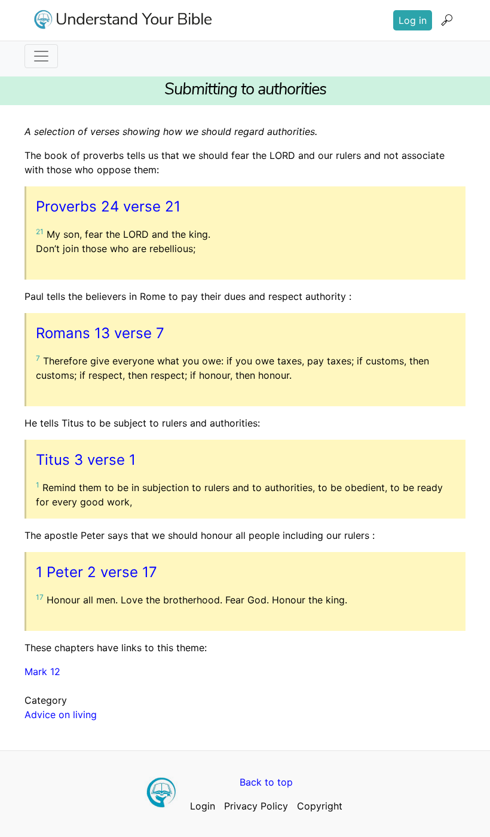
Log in (413, 20)
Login (202, 806)
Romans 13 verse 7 (100, 333)
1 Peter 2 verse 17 (96, 572)
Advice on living (60, 715)
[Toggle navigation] (41, 56)
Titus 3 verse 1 (86, 459)
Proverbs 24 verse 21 (108, 206)
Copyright (319, 806)
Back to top (266, 782)
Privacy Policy (256, 806)
